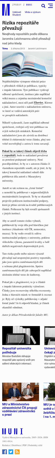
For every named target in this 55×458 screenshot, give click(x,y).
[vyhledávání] (43, 6)
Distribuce (16, 445)
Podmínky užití (35, 445)
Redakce (6, 445)
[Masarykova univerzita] (12, 432)
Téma (5, 48)
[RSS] (17, 451)
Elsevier (38, 102)
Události (16, 11)
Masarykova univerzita (20, 437)
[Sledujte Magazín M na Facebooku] (4, 451)
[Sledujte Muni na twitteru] (11, 451)
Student (16, 14)
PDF (25, 445)
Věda (33, 11)
